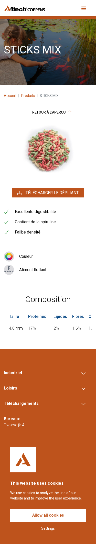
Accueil (10, 96)
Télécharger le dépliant (52, 192)
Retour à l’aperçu (49, 112)
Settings (48, 528)
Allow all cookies (48, 515)
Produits (28, 96)
